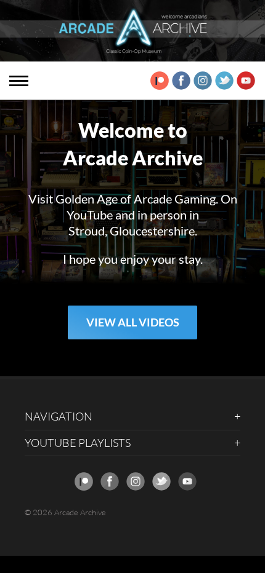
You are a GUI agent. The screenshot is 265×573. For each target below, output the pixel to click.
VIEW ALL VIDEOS (132, 322)
